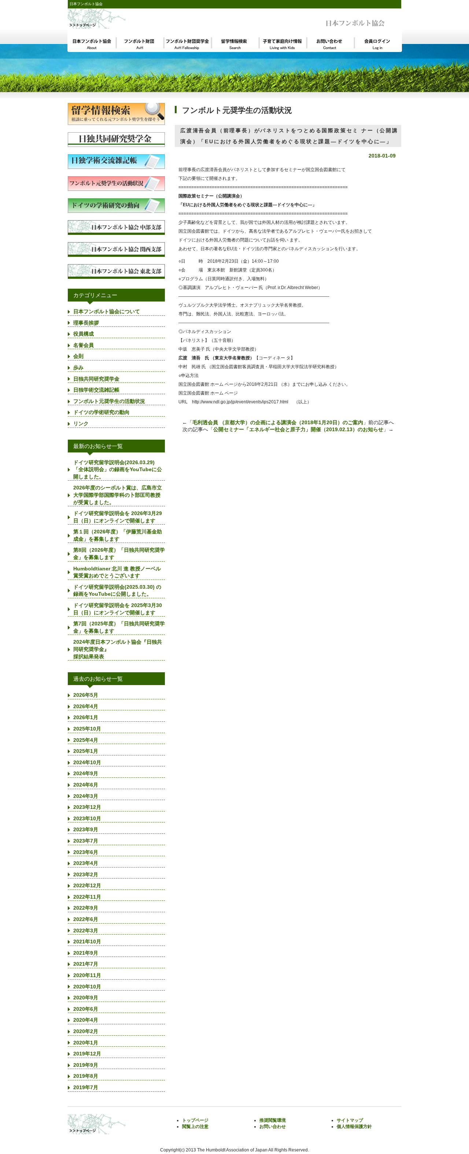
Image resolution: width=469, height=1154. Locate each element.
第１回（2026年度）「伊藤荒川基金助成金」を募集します (117, 535)
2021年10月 (87, 941)
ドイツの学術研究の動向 (101, 412)
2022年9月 (85, 908)
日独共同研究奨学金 (96, 379)
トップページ (195, 1120)
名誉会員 (83, 345)
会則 (78, 356)
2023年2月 (85, 874)
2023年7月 (85, 841)
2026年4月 (85, 706)
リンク (81, 423)
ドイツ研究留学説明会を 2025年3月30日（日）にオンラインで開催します (117, 608)
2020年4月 (85, 1020)
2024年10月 (87, 762)
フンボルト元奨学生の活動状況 (109, 401)
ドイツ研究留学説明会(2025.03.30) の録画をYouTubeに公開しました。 (117, 590)
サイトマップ (350, 1120)
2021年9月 (85, 953)
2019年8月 (85, 1076)
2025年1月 (85, 751)
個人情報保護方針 (354, 1126)
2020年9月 (85, 997)
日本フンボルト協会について (106, 311)
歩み (78, 367)
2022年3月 (85, 930)
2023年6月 (85, 852)
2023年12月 (87, 807)
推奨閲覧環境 (272, 1120)
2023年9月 (85, 829)
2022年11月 (87, 897)
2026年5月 (85, 695)
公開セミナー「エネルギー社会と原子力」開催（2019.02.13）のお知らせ (298, 429)
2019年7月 (85, 1087)
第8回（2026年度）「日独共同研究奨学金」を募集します (119, 553)
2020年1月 (85, 1043)
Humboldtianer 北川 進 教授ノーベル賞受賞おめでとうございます (117, 572)
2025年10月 (87, 729)
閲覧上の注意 (195, 1126)
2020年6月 (85, 1009)
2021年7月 (85, 964)
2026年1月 (85, 717)
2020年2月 (85, 1031)
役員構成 (83, 334)
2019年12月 (87, 1054)
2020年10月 (87, 987)
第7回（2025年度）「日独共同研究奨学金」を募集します (119, 627)
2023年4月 (85, 863)
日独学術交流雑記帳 (96, 390)
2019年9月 (85, 1065)
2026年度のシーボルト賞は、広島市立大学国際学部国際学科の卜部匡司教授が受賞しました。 (117, 495)
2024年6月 (85, 785)
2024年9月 (85, 773)
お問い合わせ (272, 1126)
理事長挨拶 (86, 323)
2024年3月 (85, 796)
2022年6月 (85, 919)
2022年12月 (87, 885)
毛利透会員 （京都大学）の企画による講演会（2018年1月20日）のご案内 (277, 422)
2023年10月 (87, 818)
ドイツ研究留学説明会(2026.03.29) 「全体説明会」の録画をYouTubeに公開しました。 (117, 469)
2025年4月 (85, 740)
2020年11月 (87, 975)
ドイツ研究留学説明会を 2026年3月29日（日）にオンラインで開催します (117, 517)
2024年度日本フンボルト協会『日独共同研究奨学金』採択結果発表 (117, 649)
